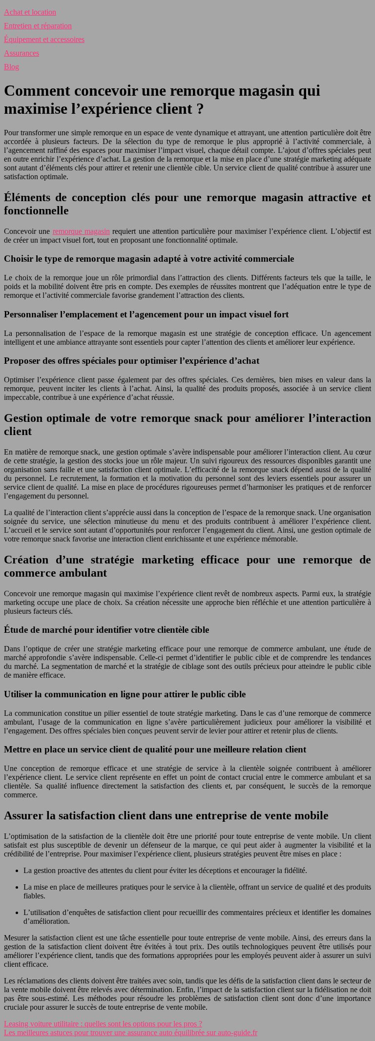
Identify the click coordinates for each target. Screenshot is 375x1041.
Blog (11, 66)
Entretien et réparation (38, 25)
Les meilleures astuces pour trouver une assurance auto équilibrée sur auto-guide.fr (130, 1032)
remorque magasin (81, 231)
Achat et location (30, 12)
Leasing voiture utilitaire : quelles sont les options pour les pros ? (103, 1024)
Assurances (21, 53)
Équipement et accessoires (44, 39)
